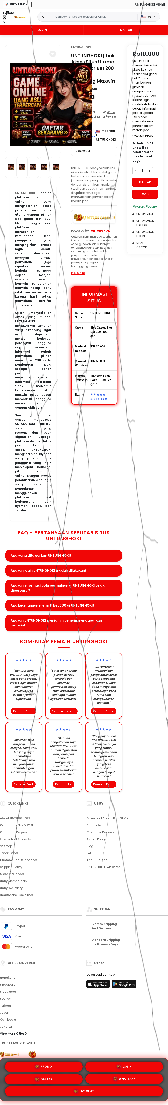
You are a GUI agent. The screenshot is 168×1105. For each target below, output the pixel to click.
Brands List (94, 825)
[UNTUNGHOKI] (20, 17)
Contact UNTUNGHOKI (16, 825)
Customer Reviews (100, 832)
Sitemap (6, 846)
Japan (5, 1012)
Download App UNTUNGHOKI (107, 818)
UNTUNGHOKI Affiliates (103, 867)
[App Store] (98, 985)
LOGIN (42, 30)
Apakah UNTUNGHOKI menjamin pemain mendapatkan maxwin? (56, 623)
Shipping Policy (11, 867)
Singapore (7, 985)
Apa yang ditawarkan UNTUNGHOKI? (41, 555)
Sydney (5, 999)
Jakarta (6, 1026)
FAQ (89, 853)
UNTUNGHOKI (81, 47)
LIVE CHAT (86, 1092)
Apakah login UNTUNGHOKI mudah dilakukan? (49, 570)
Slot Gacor (8, 992)
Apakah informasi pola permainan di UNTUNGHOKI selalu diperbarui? (58, 588)
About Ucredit (96, 860)
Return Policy (96, 839)
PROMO (46, 1065)
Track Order (9, 853)
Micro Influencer (12, 874)
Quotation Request (14, 832)
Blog (89, 846)
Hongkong (8, 978)
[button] (52, 54)
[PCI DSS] (9, 1054)
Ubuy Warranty (11, 888)
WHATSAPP (127, 1079)
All (43, 16)
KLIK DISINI (78, 273)
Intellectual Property (15, 839)
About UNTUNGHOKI (15, 818)
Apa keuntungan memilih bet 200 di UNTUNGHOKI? (52, 605)
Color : (82, 151)
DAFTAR (126, 30)
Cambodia (8, 1019)
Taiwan (5, 1005)
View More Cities (12, 1033)
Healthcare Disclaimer (16, 895)
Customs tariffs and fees (19, 860)
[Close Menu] (4, 17)
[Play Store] (124, 985)
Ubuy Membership (13, 881)
